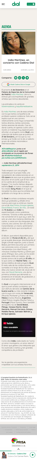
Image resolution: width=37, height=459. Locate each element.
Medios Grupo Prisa (18, 445)
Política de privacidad (22, 429)
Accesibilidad (8, 429)
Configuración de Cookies (23, 432)
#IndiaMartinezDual (13, 155)
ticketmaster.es (8, 106)
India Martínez (17, 94)
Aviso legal (32, 427)
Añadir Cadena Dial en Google (20, 84)
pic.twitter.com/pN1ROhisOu (14, 158)
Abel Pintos (14, 205)
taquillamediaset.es (24, 106)
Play (32, 455)
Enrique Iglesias (26, 205)
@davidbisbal (7, 151)
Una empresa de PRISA (18, 441)
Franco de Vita (19, 207)
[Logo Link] (16, 3)
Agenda (6, 27)
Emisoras (23, 427)
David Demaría (15, 272)
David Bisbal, (7, 207)
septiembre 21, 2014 (10, 165)
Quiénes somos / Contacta (9, 427)
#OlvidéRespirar (9, 149)
